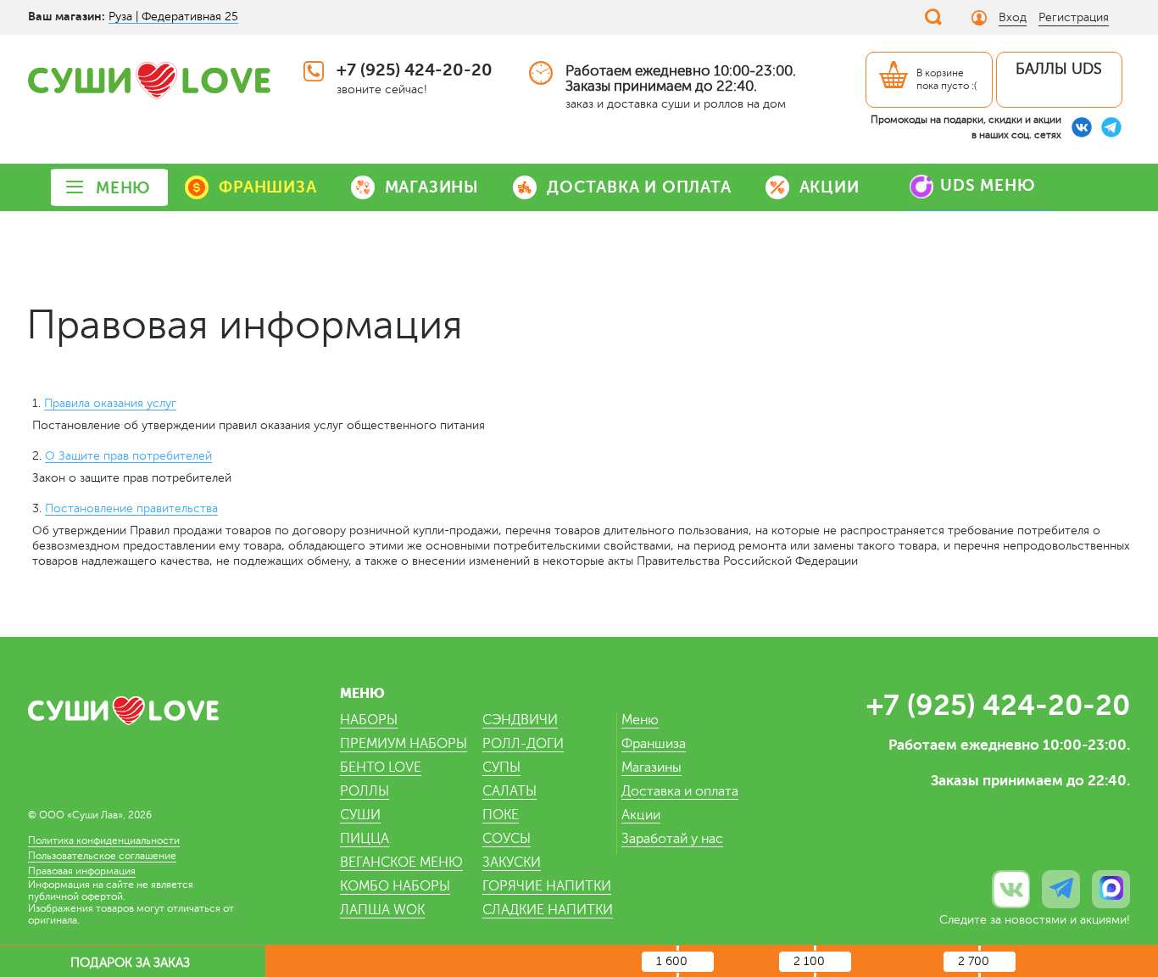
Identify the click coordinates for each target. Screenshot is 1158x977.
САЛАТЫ (509, 791)
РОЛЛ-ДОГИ (523, 743)
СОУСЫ (506, 838)
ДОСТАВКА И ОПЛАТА (639, 187)
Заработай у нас (672, 838)
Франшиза (653, 743)
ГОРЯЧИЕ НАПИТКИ (546, 886)
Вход (1013, 17)
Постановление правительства (131, 508)
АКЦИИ (829, 187)
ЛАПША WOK (382, 910)
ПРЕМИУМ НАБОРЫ (403, 743)
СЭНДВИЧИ (520, 720)
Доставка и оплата (679, 791)
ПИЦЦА (364, 838)
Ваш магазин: (66, 16)
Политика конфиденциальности (104, 840)
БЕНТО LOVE (380, 767)
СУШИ (360, 815)
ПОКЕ (500, 815)
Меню (640, 720)
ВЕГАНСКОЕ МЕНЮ (401, 862)
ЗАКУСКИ (511, 862)
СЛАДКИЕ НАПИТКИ (547, 910)
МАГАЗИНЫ (432, 187)
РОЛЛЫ (364, 791)
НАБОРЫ (369, 720)
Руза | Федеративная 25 (173, 16)
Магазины (651, 767)
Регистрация (1073, 17)
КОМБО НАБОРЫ (395, 886)
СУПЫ (501, 767)
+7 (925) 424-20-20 (415, 70)
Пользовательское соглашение (102, 856)
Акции (640, 815)
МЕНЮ (123, 188)
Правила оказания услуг (110, 403)
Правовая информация (82, 871)
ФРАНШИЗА (267, 187)
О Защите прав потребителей (128, 455)
